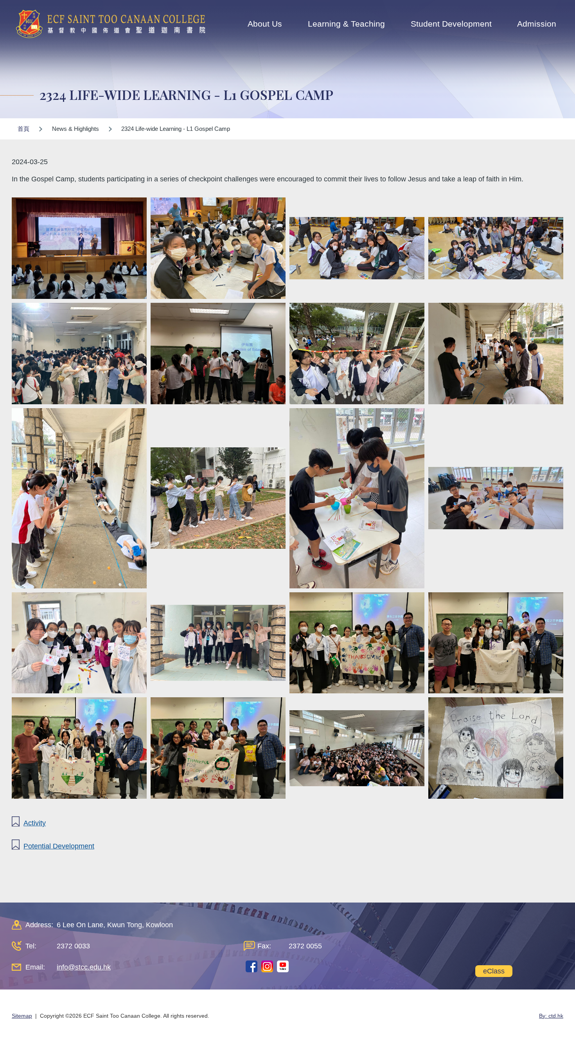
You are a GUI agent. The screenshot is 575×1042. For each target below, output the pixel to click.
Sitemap (22, 1016)
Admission (536, 23)
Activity (34, 823)
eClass (494, 971)
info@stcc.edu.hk (84, 967)
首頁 (23, 128)
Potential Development (58, 846)
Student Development (451, 23)
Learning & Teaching (346, 23)
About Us (265, 23)
